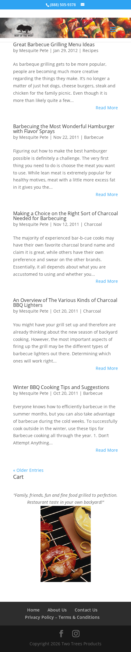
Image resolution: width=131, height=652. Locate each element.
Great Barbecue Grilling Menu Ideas (54, 44)
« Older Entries (28, 470)
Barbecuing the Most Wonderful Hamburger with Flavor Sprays (64, 129)
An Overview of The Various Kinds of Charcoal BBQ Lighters (65, 302)
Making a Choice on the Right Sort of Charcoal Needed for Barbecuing (65, 216)
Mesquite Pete (33, 50)
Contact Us (86, 610)
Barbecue (94, 137)
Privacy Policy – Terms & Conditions (62, 617)
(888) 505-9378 (63, 4)
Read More (107, 107)
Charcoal (93, 224)
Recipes (90, 50)
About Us (57, 610)
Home (33, 610)
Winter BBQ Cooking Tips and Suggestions (61, 387)
